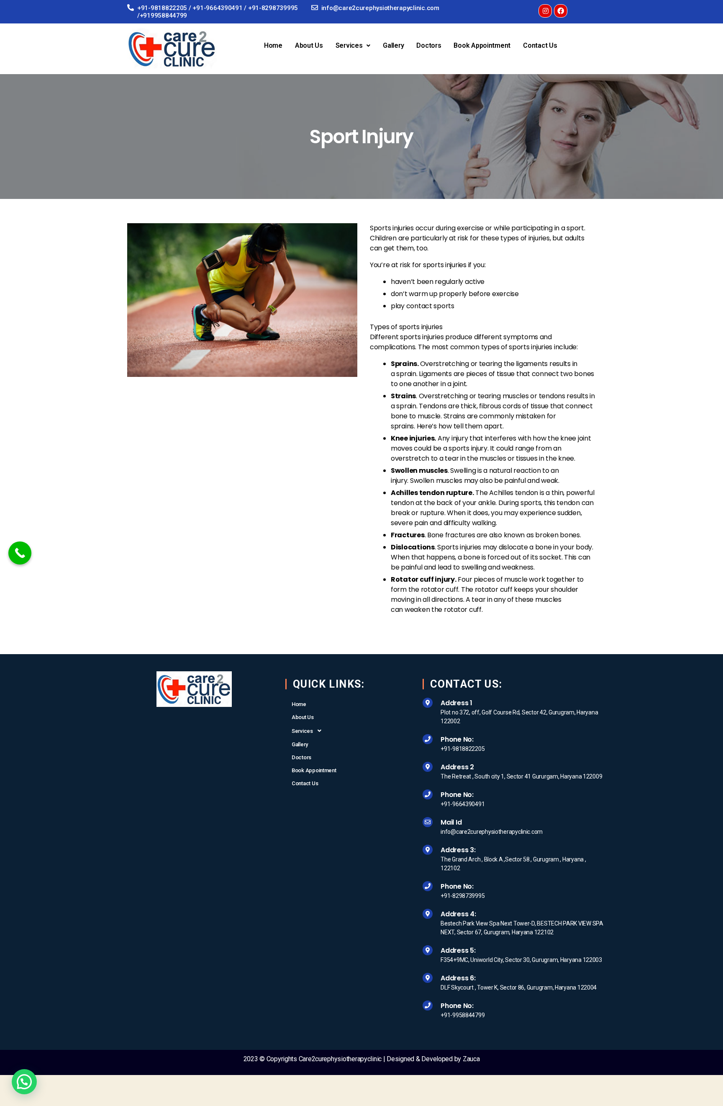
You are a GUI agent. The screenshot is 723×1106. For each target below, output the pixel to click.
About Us (309, 45)
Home (273, 45)
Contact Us (540, 45)
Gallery (393, 45)
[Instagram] (545, 11)
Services (349, 45)
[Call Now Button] (19, 553)
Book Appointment (482, 45)
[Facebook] (560, 11)
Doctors (428, 45)
